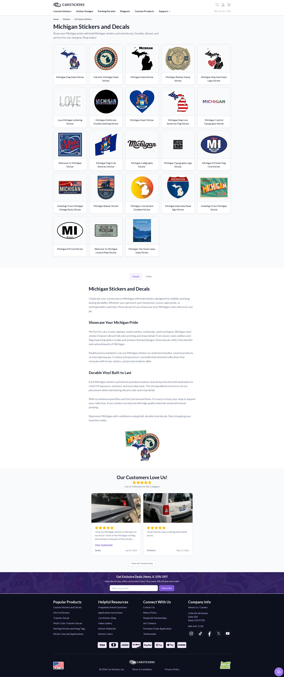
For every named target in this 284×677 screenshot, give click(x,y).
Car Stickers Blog (107, 617)
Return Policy (150, 612)
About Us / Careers (198, 607)
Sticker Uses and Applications (68, 633)
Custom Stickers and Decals (67, 607)
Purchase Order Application (157, 628)
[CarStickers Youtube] (228, 633)
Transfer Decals (61, 617)
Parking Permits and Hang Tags (69, 628)
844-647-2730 (195, 626)
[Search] (217, 4)
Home (56, 19)
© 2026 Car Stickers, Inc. (112, 669)
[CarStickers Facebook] (209, 633)
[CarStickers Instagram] (191, 633)
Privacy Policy (172, 669)
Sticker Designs (84, 11)
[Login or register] (223, 4)
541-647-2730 (224, 11)
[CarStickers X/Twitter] (219, 633)
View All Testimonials (142, 563)
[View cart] (229, 4)
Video (149, 276)
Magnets (125, 11)
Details (135, 276)
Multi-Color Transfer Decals (67, 623)
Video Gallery (105, 623)
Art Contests (149, 623)
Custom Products (144, 11)
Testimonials (149, 633)
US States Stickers (83, 19)
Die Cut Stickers (61, 612)
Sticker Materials (107, 628)
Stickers (66, 19)
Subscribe (167, 588)
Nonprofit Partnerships (155, 617)
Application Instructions (110, 612)
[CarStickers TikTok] (200, 633)
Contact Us (149, 607)
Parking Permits (107, 11)
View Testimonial (103, 544)
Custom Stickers (62, 11)
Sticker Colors (105, 633)
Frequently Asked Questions (112, 607)
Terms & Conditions (142, 669)
